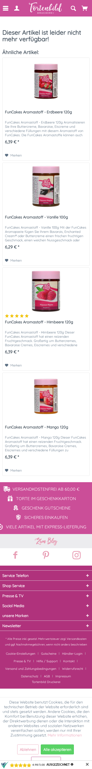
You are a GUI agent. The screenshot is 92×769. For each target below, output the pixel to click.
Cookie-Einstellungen (20, 653)
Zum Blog (46, 541)
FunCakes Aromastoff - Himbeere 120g (39, 322)
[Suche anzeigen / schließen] (73, 8)
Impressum (63, 676)
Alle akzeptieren (57, 749)
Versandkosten (77, 639)
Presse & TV (22, 661)
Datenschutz (29, 676)
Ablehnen (28, 749)
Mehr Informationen (65, 735)
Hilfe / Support (47, 661)
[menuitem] (5, 8)
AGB (47, 676)
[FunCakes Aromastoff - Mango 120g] (46, 396)
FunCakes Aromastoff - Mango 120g (36, 427)
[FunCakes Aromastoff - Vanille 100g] (46, 186)
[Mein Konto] (16, 8)
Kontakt (69, 661)
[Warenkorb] (85, 8)
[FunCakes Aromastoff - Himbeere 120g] (46, 291)
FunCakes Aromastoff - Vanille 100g (36, 217)
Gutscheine (48, 653)
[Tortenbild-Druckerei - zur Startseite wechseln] (45, 8)
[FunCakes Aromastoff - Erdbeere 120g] (46, 81)
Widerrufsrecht (72, 668)
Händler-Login (72, 653)
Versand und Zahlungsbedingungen (30, 668)
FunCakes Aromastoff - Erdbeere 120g (38, 112)
